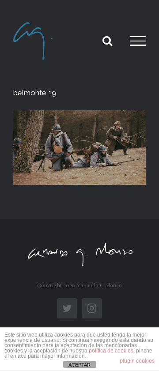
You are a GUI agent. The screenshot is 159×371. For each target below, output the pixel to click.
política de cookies (111, 351)
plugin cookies (137, 361)
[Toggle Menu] (138, 41)
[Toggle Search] (107, 40)
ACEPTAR (79, 364)
